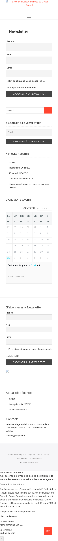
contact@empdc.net (15, 435)
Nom (9, 54)
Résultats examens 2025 (21, 178)
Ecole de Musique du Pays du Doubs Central (28, 454)
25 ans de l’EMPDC (18, 173)
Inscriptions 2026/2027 (20, 168)
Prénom (11, 41)
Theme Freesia (35, 458)
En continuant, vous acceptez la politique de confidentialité (26, 84)
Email (10, 68)
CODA (12, 162)
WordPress (33, 462)
